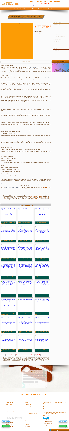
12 (20, 354)
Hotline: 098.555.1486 (45, 3)
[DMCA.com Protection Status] (46, 418)
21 (39, 354)
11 (18, 354)
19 (35, 354)
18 (33, 354)
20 (37, 354)
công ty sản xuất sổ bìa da (40, 5)
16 (29, 354)
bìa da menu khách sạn (48, 5)
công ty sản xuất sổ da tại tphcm (32, 67)
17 (31, 354)
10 (16, 354)
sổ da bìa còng (54, 5)
